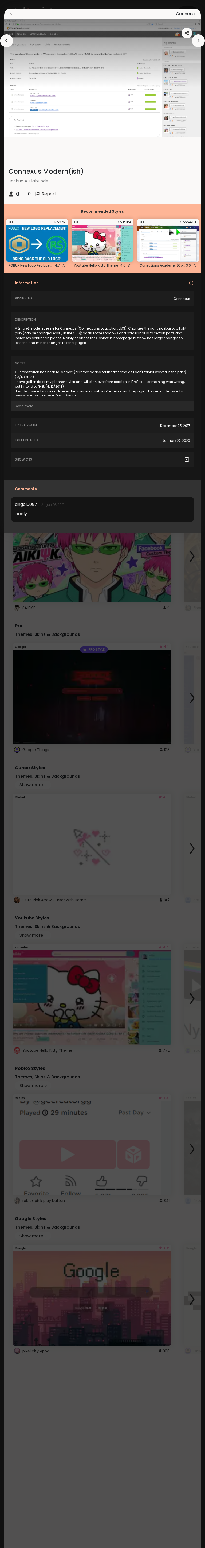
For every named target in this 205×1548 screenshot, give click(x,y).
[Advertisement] (21, 774)
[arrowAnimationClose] (6, 40)
